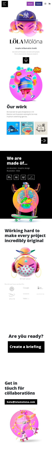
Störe (38, 4)
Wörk (30, 4)
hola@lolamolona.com (21, 401)
